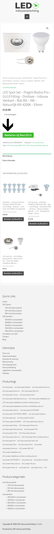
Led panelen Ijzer (27, 460)
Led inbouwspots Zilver (10, 445)
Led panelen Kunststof (41, 460)
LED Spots (7, 304)
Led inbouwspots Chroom (10, 395)
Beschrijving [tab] (7, 156)
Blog (4, 339)
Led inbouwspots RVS (31, 429)
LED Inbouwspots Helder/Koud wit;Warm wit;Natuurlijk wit (21, 403)
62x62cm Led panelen (13, 325)
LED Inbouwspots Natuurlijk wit (37, 145)
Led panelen (38, 445)
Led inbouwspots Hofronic (10, 410)
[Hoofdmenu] (27, 16)
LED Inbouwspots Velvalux (27, 433)
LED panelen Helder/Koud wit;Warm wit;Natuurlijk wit (20, 456)
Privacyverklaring (9, 367)
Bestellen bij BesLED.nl (18, 135)
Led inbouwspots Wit (9, 441)
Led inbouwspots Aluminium (41, 387)
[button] (47, 28)
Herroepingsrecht (9, 365)
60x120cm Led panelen (14, 331)
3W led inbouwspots (13, 308)
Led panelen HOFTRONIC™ (11, 460)
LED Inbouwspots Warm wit (11, 437)
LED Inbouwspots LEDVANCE (12, 422)
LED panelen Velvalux (29, 464)
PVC (45, 468)
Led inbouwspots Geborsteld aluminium (15, 399)
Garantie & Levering (10, 359)
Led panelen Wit (24, 468)
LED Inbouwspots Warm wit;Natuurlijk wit (35, 437)
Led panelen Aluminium (10, 448)
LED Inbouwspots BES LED (16, 145)
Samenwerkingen (9, 356)
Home (5, 78)
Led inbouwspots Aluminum (11, 391)
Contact (6, 336)
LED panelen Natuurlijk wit (11, 464)
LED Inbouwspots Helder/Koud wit (39, 399)
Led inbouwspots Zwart (25, 445)
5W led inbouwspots (13, 311)
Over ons (6, 353)
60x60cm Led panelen (13, 322)
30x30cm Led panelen (13, 319)
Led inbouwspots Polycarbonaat (12, 429)
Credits (39, 524)
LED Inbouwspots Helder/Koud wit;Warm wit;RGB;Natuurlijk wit (23, 406)
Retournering (8, 362)
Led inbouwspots (14, 78)
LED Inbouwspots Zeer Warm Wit (27, 441)
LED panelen (8, 316)
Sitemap (6, 373)
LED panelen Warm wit (10, 468)
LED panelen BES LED (26, 448)
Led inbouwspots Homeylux (37, 414)
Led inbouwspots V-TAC (10, 433)
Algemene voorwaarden (12, 370)
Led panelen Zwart (37, 468)
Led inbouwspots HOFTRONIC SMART (15, 414)
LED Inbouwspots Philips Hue (28, 425)
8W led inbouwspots (13, 313)
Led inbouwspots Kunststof (25, 418)
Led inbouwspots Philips (10, 425)
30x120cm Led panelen (14, 328)
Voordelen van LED (10, 334)
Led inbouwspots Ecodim (27, 395)
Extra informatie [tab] (9, 160)
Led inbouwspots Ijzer (9, 418)
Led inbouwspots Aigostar (22, 387)
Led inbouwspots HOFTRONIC (29, 410)
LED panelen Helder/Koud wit (12, 452)
